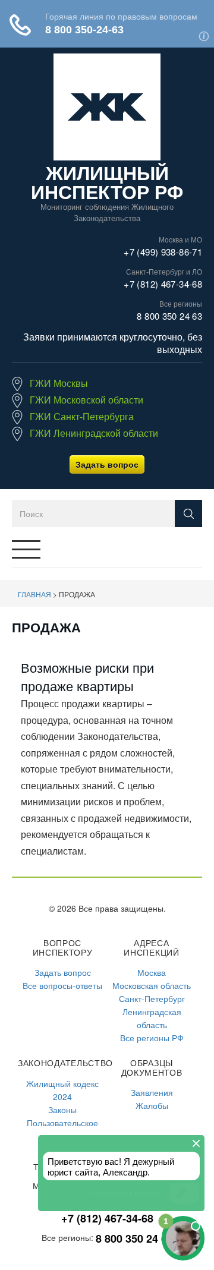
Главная (34, 594)
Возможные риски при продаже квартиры (87, 676)
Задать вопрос (107, 464)
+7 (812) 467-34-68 (163, 284)
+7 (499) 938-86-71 (163, 251)
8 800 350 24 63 (169, 316)
